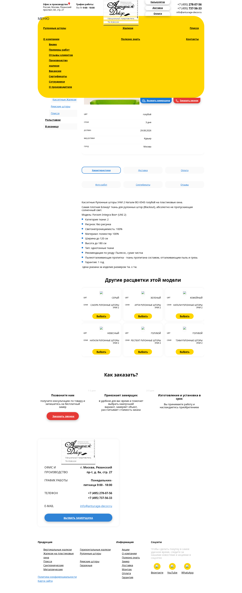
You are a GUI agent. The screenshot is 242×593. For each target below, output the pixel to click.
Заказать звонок (189, 100)
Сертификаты (58, 76)
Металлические (53, 569)
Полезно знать (130, 39)
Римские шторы (60, 106)
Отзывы (185, 184)
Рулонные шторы (54, 28)
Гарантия (127, 577)
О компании (51, 39)
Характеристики (101, 170)
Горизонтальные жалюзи (95, 549)
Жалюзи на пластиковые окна (58, 555)
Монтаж (127, 569)
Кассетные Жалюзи (64, 99)
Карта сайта (45, 581)
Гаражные (86, 565)
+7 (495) (190, 4)
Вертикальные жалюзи (57, 549)
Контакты (192, 39)
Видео (53, 44)
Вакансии (55, 71)
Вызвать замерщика (158, 100)
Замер (126, 561)
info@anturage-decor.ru (189, 12)
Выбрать (101, 316)
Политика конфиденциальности (57, 576)
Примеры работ (59, 49)
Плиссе (194, 28)
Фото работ (101, 184)
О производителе (60, 87)
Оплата (184, 170)
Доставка (143, 170)
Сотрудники (57, 81)
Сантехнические (53, 565)
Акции (126, 549)
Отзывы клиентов (61, 55)
